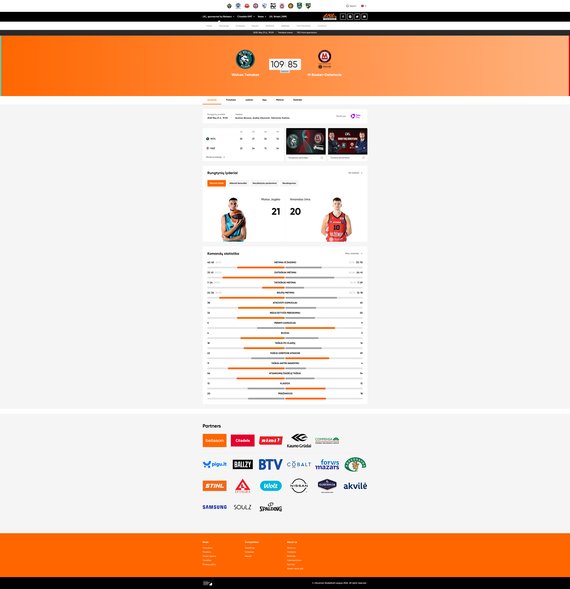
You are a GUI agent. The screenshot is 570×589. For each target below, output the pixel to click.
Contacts (322, 26)
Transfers (207, 560)
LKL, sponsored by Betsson (217, 16)
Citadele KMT (244, 16)
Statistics (270, 26)
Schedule (240, 26)
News (261, 16)
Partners (291, 564)
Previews (207, 552)
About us (291, 548)
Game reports (209, 556)
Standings (224, 26)
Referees (285, 26)
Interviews (207, 548)
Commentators (304, 26)
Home (209, 26)
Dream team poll (295, 568)
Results (255, 26)
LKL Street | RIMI (278, 16)
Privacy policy (209, 564)
